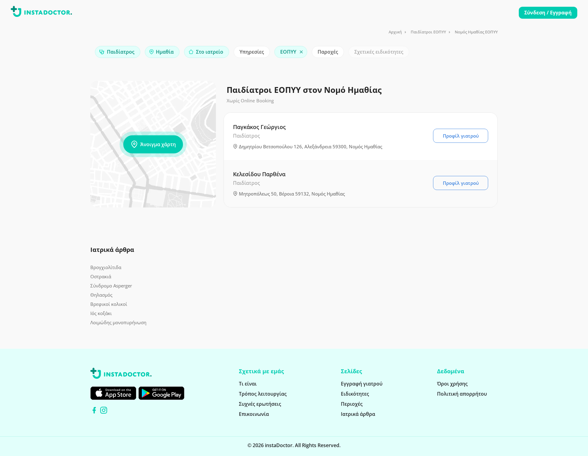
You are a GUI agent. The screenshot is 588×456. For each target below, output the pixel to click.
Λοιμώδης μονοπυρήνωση (118, 322)
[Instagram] (104, 410)
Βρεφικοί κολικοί (108, 304)
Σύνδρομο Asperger (111, 286)
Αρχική (395, 32)
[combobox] (117, 52)
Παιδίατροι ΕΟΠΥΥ (428, 32)
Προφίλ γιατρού (461, 136)
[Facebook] (94, 410)
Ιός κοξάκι (101, 313)
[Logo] (41, 12)
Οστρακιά (100, 276)
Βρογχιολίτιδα (105, 267)
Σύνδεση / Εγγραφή (548, 12)
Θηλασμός (101, 295)
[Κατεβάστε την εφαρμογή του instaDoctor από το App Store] (113, 393)
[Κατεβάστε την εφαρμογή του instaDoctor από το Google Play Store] (161, 393)
